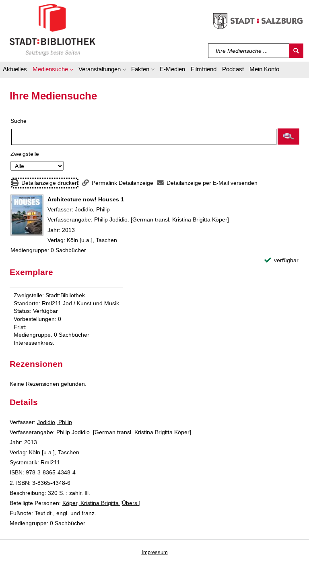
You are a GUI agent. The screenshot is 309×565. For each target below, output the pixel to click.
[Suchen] (296, 50)
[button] (52, 70)
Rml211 (50, 462)
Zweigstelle (24, 154)
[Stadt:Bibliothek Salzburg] (52, 29)
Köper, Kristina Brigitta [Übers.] (101, 503)
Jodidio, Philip (92, 209)
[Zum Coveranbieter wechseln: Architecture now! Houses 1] (26, 215)
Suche (18, 121)
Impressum (155, 552)
